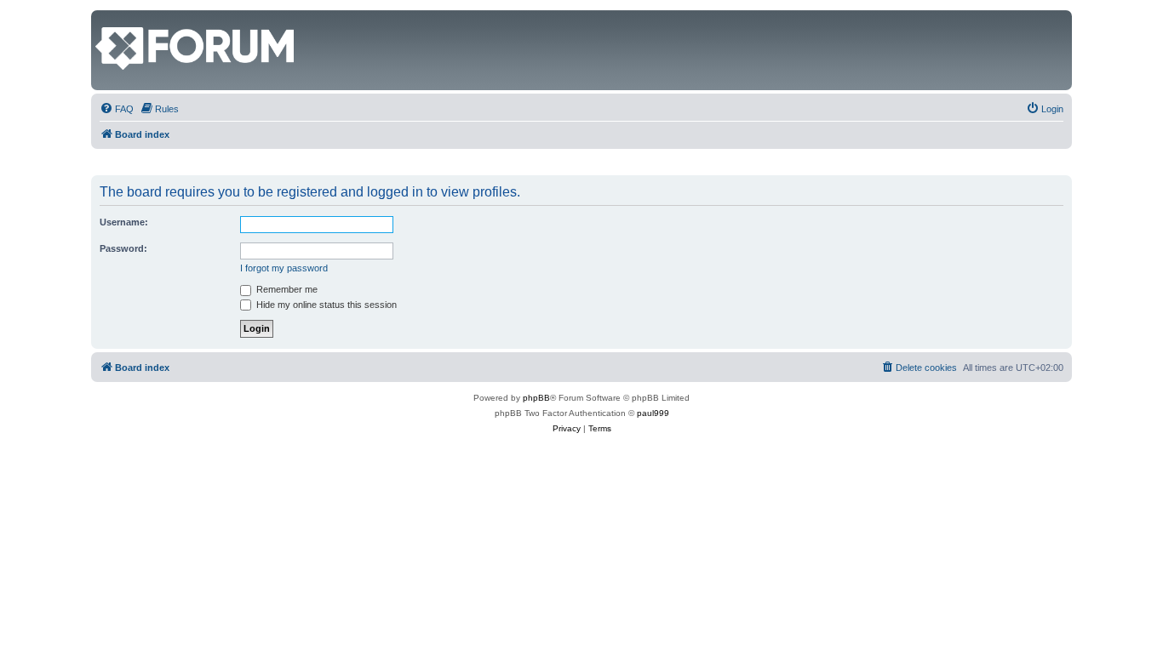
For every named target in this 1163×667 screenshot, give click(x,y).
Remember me (286, 289)
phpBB (536, 397)
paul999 (653, 413)
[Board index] (105, 18)
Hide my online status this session (325, 304)
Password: (123, 248)
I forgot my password (284, 268)
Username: (124, 222)
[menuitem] (117, 109)
